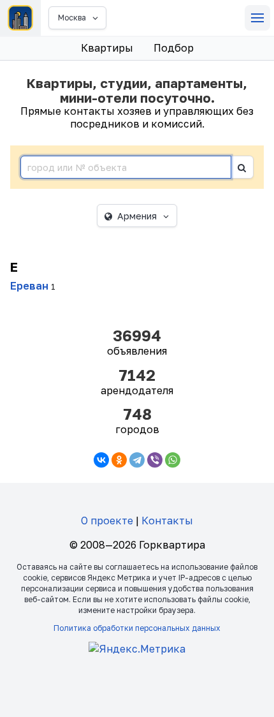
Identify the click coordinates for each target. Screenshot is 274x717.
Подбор (174, 47)
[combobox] (125, 167)
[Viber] (154, 460)
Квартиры (107, 47)
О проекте (107, 520)
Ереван (29, 285)
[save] (242, 167)
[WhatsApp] (172, 460)
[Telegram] (137, 460)
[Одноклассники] (119, 460)
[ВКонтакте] (101, 460)
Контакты (167, 520)
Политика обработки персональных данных (137, 628)
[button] (257, 18)
